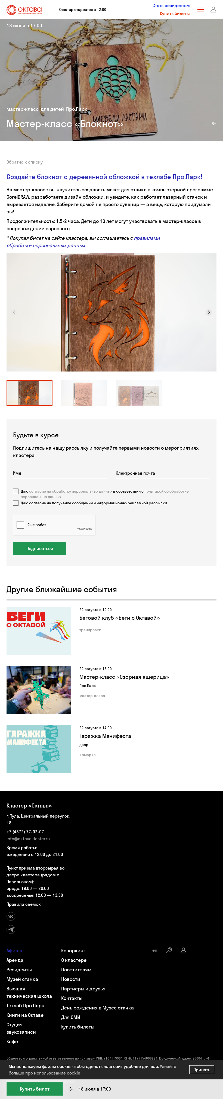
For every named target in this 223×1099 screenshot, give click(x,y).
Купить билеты (175, 13)
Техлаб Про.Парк (25, 1005)
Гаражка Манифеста (105, 735)
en (154, 950)
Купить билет (34, 1089)
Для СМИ (70, 1017)
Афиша (14, 950)
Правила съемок (24, 904)
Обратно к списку (25, 162)
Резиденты (19, 969)
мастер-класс (23, 109)
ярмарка (87, 754)
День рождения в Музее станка (97, 1008)
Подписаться (39, 548)
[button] (209, 312)
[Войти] (213, 10)
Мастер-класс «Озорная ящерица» (124, 676)
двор (83, 744)
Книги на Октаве (25, 1015)
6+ (214, 123)
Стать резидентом (171, 5)
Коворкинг (73, 950)
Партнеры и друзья (83, 989)
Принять (201, 1069)
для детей (52, 109)
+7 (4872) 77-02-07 (25, 831)
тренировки (90, 629)
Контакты (71, 998)
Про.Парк (76, 109)
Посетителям (76, 969)
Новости (70, 979)
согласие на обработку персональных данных (70, 491)
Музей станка (22, 979)
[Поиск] (169, 950)
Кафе (12, 1041)
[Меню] (200, 9)
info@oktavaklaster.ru (28, 838)
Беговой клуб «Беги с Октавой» (119, 617)
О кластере (73, 960)
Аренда (15, 960)
